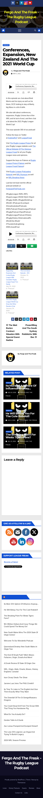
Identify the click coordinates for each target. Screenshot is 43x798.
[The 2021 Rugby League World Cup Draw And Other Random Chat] (12, 294)
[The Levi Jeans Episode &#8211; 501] (26, 266)
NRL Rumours (22, 175)
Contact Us (18, 793)
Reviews (31, 788)
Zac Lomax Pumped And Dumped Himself (21, 726)
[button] (35, 30)
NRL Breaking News (16, 178)
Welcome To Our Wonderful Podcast (18, 641)
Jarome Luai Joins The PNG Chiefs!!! (19, 683)
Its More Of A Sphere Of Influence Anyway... (21, 604)
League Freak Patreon (15, 166)
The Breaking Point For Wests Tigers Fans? (21, 436)
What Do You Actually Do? (14, 714)
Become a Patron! (11, 562)
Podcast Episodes (15, 597)
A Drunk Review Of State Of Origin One (19, 663)
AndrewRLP (13, 138)
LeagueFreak (26, 138)
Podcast (6, 45)
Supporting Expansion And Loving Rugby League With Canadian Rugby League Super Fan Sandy (12, 277)
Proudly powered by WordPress (15, 780)
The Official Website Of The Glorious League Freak (21, 149)
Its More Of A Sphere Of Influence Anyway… (21, 387)
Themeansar (21, 782)
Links (26, 793)
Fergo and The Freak (22, 71)
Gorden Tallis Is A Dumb (13, 720)
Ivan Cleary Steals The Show (15, 677)
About (38, 788)
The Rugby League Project (20, 143)
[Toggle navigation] (20, 30)
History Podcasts (14, 788)
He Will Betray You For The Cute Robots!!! (20, 415)
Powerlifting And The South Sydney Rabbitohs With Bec (29, 331)
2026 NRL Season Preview (15, 740)
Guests (24, 788)
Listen (5, 788)
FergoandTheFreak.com (15, 189)
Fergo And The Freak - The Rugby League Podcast (21, 17)
